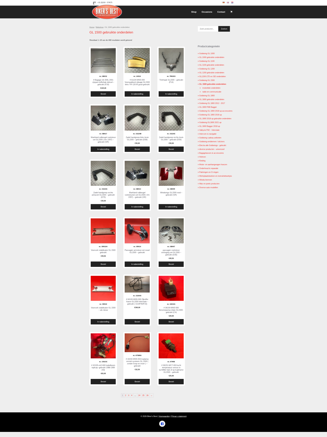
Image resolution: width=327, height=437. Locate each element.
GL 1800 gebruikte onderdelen (211, 99)
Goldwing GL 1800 (207, 95)
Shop (193, 12)
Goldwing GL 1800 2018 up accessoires (215, 111)
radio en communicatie (211, 92)
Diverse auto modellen (208, 187)
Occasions (207, 12)
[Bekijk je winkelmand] (231, 12)
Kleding (202, 161)
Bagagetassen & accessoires (211, 153)
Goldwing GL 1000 (207, 53)
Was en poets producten (209, 184)
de (226, 3)
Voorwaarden (164, 416)
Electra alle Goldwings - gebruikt (212, 145)
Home (91, 27)
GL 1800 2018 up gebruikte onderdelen (215, 118)
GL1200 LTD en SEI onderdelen (212, 76)
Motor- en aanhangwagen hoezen (213, 164)
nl (234, 3)
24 (139, 395)
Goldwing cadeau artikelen (210, 138)
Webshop (99, 27)
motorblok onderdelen (211, 88)
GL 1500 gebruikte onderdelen (212, 84)
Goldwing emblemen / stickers (212, 141)
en (230, 3)
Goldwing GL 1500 (207, 80)
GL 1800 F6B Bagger (208, 107)
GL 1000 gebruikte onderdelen (211, 57)
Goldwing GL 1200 (207, 69)
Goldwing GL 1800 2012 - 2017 (212, 103)
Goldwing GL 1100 (206, 61)
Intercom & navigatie (207, 134)
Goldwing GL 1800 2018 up (210, 115)
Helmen (202, 157)
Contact (221, 12)
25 (143, 395)
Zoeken (224, 29)
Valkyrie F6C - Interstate (209, 130)
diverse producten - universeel (211, 149)
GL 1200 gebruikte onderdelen (211, 72)
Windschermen (205, 180)
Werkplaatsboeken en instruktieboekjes (215, 176)
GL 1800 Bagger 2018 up (209, 126)
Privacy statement (178, 416)
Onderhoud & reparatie (208, 168)
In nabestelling (137, 94)
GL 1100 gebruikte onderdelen (211, 65)
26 (147, 395)
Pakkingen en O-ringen (208, 172)
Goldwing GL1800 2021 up (210, 122)
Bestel (103, 94)
